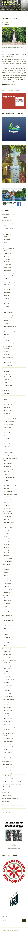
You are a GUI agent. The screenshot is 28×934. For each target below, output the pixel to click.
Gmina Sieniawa (6, 615)
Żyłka (5, 245)
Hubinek (6, 674)
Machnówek (7, 685)
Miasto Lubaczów (6, 779)
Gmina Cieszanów (6, 248)
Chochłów (6, 287)
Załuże (5, 455)
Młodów (6, 430)
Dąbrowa (6, 413)
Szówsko (6, 724)
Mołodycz (6, 707)
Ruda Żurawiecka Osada (10, 494)
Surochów (6, 354)
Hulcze (5, 295)
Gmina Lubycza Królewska (8, 458)
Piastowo (6, 438)
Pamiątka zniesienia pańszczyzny (10, 781)
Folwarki (6, 259)
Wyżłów (6, 303)
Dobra (5, 623)
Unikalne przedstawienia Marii (9, 804)
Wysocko (6, 393)
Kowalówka (7, 264)
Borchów (6, 567)
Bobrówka (6, 371)
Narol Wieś (6, 547)
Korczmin (6, 676)
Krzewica (6, 682)
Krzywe (6, 323)
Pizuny (5, 550)
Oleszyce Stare (7, 578)
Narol (5, 544)
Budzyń (6, 597)
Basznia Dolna (7, 402)
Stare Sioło (6, 581)
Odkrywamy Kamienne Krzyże (12, 3)
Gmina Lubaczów (6, 397)
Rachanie (6, 592)
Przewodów (7, 301)
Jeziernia (6, 662)
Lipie (5, 533)
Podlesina (6, 555)
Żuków (5, 278)
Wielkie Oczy (7, 752)
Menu (14, 13)
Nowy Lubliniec (8, 273)
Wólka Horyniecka (8, 343)
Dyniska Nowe (7, 463)
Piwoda (6, 713)
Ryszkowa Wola (8, 718)
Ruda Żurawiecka (8, 491)
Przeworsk (5, 789)
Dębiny (5, 519)
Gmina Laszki (5, 369)
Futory (5, 569)
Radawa (6, 716)
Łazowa (6, 480)
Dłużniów (6, 290)
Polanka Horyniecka (9, 331)
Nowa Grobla (7, 572)
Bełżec (5, 236)
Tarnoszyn (6, 693)
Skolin (5, 749)
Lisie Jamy (6, 427)
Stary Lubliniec (7, 275)
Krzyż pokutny (5, 770)
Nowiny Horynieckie (9, 326)
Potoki (5, 488)
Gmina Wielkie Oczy (7, 733)
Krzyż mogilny (5, 767)
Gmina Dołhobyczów (7, 282)
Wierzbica (6, 502)
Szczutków (6, 446)
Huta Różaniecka (8, 522)
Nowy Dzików (7, 640)
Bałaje (5, 399)
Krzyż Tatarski (5, 776)
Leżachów (6, 626)
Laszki (5, 382)
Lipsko (5, 536)
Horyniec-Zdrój (7, 320)
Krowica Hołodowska (9, 418)
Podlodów (6, 688)
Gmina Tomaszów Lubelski (9, 660)
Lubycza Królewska (9, 477)
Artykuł (4, 217)
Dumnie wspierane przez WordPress (10, 930)
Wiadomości (5, 807)
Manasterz (6, 704)
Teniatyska (6, 499)
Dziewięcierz (7, 318)
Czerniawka (7, 376)
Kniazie (6, 472)
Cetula (5, 702)
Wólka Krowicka (8, 452)
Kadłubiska (6, 530)
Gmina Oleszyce (6, 564)
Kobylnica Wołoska (8, 741)
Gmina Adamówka (6, 223)
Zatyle (5, 505)
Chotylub (6, 250)
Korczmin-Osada (8, 679)
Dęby (5, 460)
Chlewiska (6, 516)
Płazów (5, 552)
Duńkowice (7, 600)
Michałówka (7, 609)
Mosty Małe (7, 483)
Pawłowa (6, 231)
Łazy (5, 606)
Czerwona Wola (8, 620)
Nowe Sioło (7, 270)
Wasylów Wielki (8, 696)
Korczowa (6, 603)
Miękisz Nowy (7, 385)
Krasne (6, 225)
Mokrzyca (6, 432)
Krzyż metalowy (6, 764)
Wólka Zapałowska (8, 727)
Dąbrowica (6, 362)
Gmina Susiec (5, 654)
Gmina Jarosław (6, 346)
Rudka (5, 628)
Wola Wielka (7, 561)
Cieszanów (6, 253)
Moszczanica (7, 637)
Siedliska (6, 497)
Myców (6, 298)
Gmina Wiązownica (7, 699)
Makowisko (7, 348)
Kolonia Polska (7, 365)
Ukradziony (5, 801)
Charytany (6, 374)
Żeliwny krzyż (5, 812)
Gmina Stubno (5, 649)
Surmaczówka (7, 721)
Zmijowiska (7, 758)
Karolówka (6, 416)
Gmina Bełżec (5, 234)
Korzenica (6, 379)
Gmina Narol (5, 511)
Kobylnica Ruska (8, 738)
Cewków (6, 634)
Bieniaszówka (7, 514)
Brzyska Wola (7, 360)
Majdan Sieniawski (8, 228)
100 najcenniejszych (7, 214)
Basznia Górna (7, 405)
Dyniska (6, 671)
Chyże (5, 242)
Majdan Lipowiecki (8, 746)
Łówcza (6, 539)
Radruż (5, 337)
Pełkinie (6, 351)
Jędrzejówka (7, 527)
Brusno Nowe (7, 312)
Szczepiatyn (7, 690)
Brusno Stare (7, 315)
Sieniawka (6, 443)
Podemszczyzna (8, 329)
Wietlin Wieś (7, 390)
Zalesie (6, 586)
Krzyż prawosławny (7, 773)
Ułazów (6, 645)
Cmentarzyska (5, 220)
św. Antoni (4, 792)
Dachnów (6, 256)
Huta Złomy (7, 525)
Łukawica (6, 541)
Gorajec (6, 261)
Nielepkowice (7, 710)
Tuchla (5, 388)
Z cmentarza (5, 810)
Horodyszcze (7, 292)
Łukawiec (6, 744)
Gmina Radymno (6, 595)
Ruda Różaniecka (8, 558)
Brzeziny (6, 239)
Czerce (5, 617)
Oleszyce (6, 575)
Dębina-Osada (7, 668)
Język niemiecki (6, 761)
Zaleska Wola (7, 611)
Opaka (5, 435)
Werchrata (6, 340)
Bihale (5, 735)
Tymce (5, 449)
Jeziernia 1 (5, 24)
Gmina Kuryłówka (6, 357)
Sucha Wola (7, 583)
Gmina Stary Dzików (7, 632)
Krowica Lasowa (8, 421)
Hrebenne (6, 466)
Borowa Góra (7, 407)
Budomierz (6, 410)
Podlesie (6, 441)
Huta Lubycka (7, 469)
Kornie (5, 474)
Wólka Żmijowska (8, 755)
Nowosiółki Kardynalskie (10, 485)
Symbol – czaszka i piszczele (9, 798)
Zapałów (6, 729)
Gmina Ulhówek (6, 666)
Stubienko (6, 651)
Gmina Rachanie (6, 589)
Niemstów (6, 267)
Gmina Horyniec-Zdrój (7, 310)
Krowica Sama (7, 424)
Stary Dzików (7, 642)
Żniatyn (6, 306)
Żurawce (6, 508)
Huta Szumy (7, 657)
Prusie (5, 334)
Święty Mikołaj (6, 795)
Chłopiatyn (6, 284)
